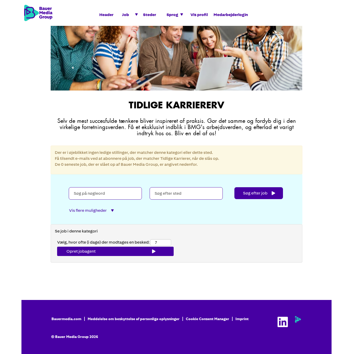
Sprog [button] (172, 14)
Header (106, 14)
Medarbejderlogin (230, 14)
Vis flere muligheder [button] (88, 210)
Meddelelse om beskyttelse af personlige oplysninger (134, 319)
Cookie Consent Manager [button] (207, 319)
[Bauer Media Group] (298, 319)
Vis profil (199, 14)
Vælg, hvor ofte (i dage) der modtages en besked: (103, 242)
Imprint (242, 319)
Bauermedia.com (66, 319)
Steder (149, 14)
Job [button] (126, 14)
